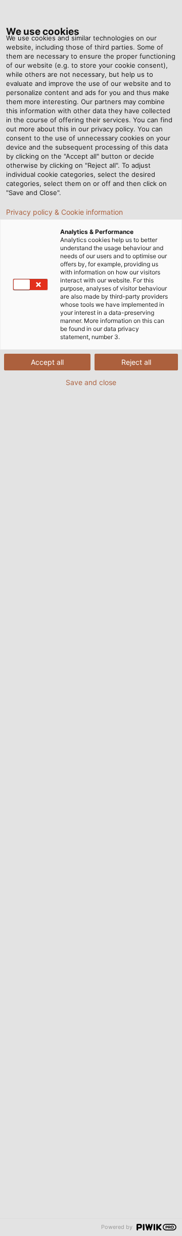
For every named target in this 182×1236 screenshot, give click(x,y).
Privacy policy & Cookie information (64, 212)
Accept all (47, 362)
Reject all (136, 362)
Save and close (91, 382)
